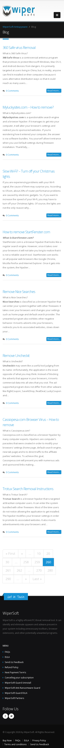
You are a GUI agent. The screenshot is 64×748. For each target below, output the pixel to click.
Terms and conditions (15, 744)
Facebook (5, 716)
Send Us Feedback (14, 662)
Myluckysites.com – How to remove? (28, 107)
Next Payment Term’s (15, 672)
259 (37, 562)
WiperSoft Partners (14, 698)
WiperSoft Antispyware (15, 26)
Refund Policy (11, 667)
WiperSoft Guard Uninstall (18, 682)
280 (50, 570)
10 (39, 553)
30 (7, 562)
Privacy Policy (39, 740)
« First (10, 553)
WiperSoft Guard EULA (16, 692)
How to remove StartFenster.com (26, 232)
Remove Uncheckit (16, 355)
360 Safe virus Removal (19, 47)
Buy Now (7, 740)
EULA (7, 657)
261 (8, 570)
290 (8, 579)
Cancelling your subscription (19, 677)
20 (48, 553)
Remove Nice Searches (19, 291)
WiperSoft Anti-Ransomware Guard (22, 687)
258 (26, 562)
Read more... (53, 90)
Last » (37, 579)
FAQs (7, 651)
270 (39, 570)
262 (19, 570)
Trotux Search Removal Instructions (28, 488)
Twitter (11, 716)
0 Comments (12, 90)
